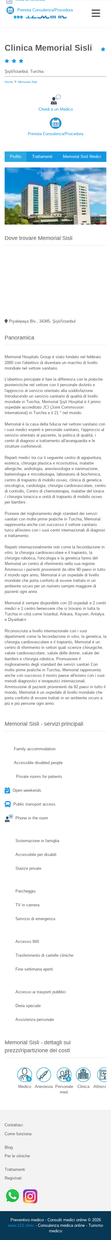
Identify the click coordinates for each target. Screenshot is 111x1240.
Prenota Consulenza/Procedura (55, 133)
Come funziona (18, 1134)
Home (9, 82)
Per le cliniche (17, 1156)
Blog (9, 1147)
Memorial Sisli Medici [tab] (82, 156)
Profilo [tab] (15, 156)
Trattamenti (15, 1169)
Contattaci (14, 1125)
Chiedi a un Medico (56, 109)
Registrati (13, 1178)
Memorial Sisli (27, 82)
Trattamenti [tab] (42, 156)
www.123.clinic (21, 1225)
